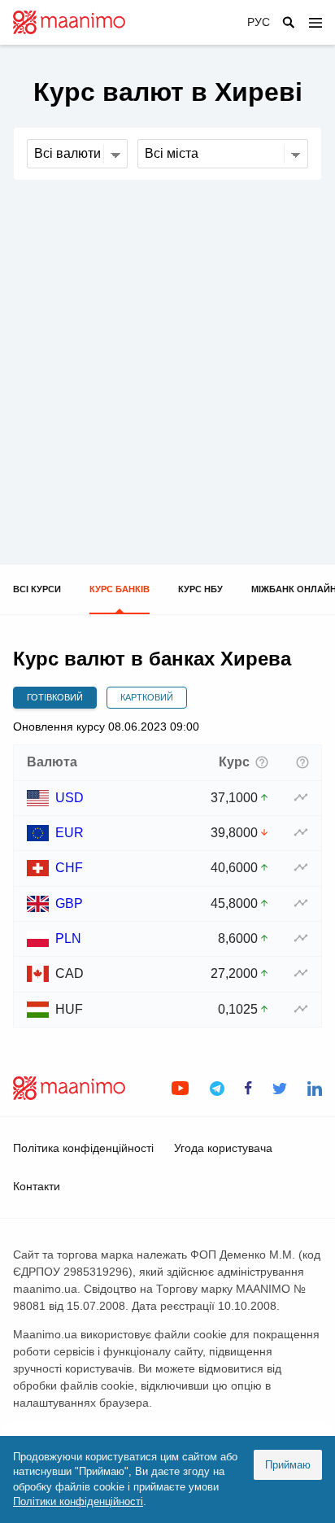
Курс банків (119, 589)
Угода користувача (223, 1147)
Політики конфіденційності (78, 1501)
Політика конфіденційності (83, 1147)
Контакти (36, 1186)
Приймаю (288, 1465)
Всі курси (37, 589)
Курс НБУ (200, 589)
